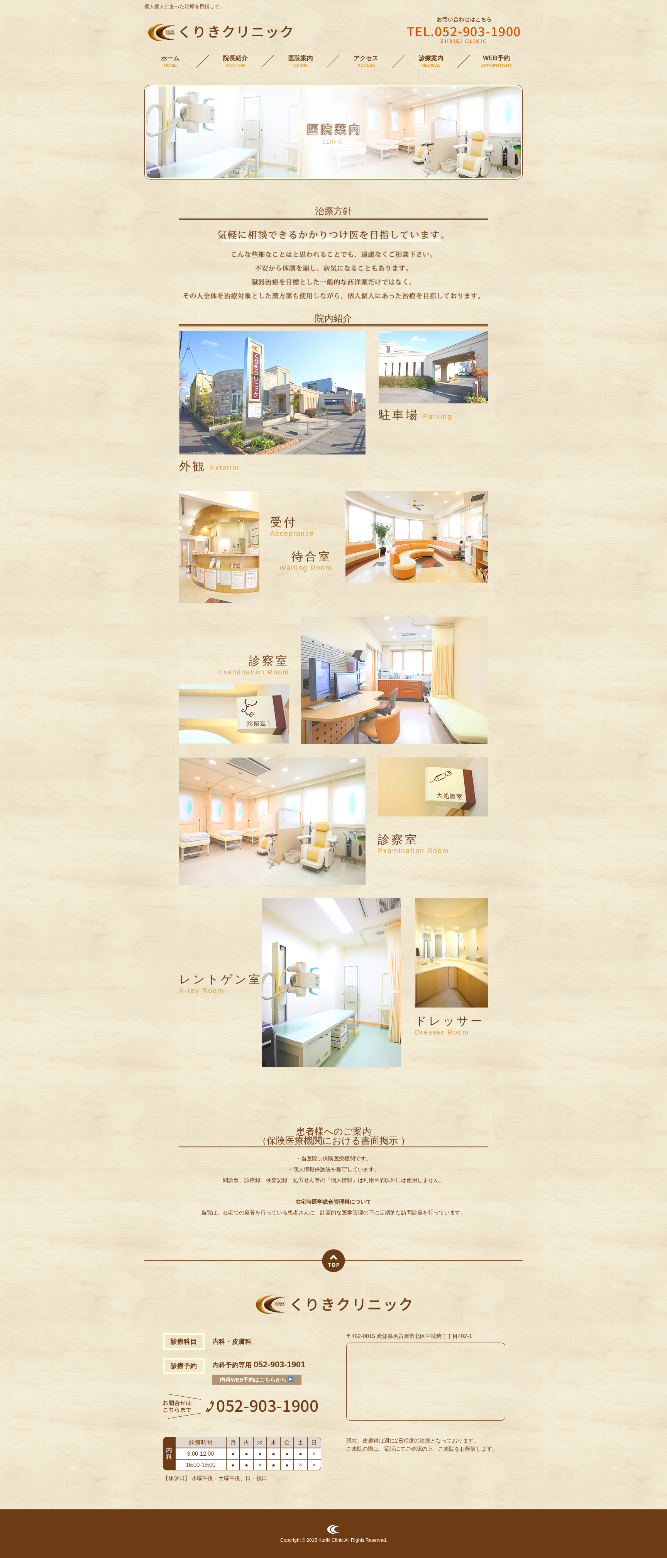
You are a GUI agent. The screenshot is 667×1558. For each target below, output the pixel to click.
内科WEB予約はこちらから (254, 1380)
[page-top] (333, 1269)
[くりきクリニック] (218, 40)
